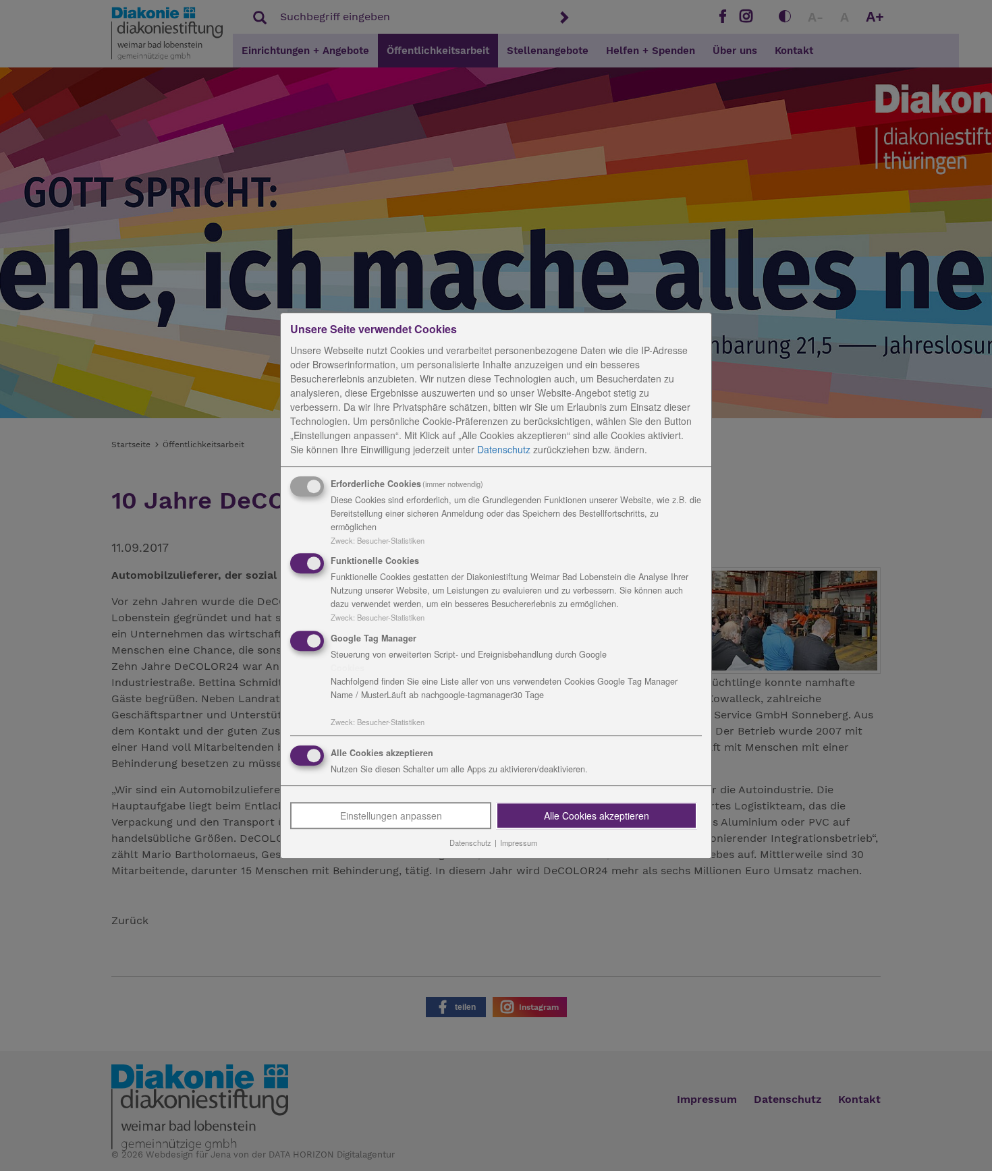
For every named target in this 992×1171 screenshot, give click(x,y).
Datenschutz (503, 449)
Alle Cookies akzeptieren (596, 815)
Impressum (518, 842)
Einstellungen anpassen (391, 815)
